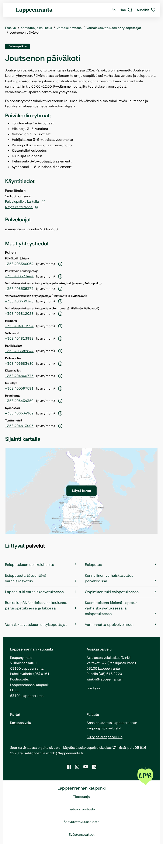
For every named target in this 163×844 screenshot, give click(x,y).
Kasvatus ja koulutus (36, 28)
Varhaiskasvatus (69, 28)
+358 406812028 (19, 313)
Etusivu (10, 28)
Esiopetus (93, 564)
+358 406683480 (19, 363)
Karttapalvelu (20, 722)
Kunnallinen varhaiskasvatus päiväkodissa (109, 578)
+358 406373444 (19, 276)
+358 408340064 (19, 264)
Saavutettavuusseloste (81, 822)
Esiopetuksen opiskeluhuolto (29, 564)
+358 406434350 (19, 401)
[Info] (60, 264)
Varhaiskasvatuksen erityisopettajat (113, 28)
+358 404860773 (19, 376)
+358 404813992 (19, 338)
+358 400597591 (19, 388)
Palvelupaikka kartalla (22, 201)
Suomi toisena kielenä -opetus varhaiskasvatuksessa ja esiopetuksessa (111, 608)
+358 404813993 (19, 426)
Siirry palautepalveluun (104, 737)
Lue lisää (93, 688)
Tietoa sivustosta (81, 809)
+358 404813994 (19, 326)
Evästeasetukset (81, 834)
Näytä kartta (81, 490)
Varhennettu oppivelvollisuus (109, 624)
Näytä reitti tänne (19, 207)
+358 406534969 (19, 413)
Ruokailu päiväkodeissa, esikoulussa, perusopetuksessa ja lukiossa (36, 605)
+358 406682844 (19, 351)
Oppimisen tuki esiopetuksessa (112, 591)
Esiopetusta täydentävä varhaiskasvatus (25, 578)
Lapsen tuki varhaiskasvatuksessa (34, 591)
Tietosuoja (81, 796)
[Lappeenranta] (34, 9)
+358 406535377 (19, 288)
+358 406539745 (19, 301)
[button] (126, 10)
